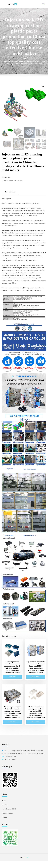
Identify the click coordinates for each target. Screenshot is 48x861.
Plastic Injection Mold (16, 180)
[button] (43, 86)
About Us (5, 805)
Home (24, 59)
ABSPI (26, 857)
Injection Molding (7, 813)
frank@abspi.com (11, 756)
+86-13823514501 (10, 759)
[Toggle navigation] (43, 4)
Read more (12, 677)
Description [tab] (10, 192)
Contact (4, 817)
